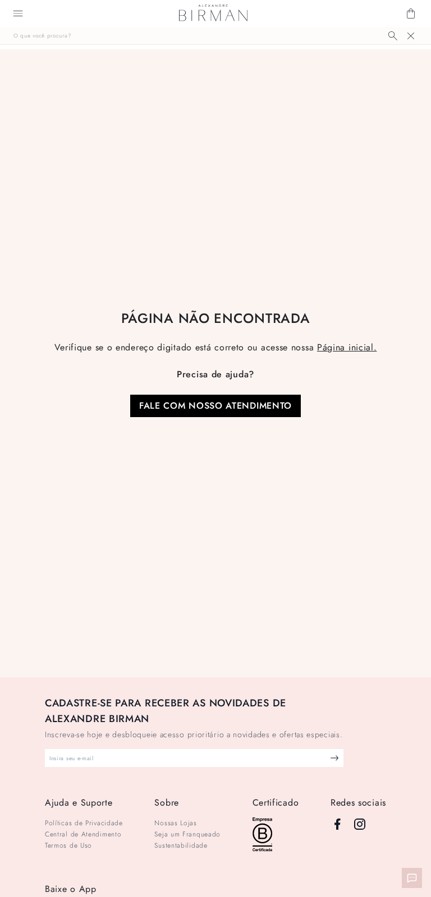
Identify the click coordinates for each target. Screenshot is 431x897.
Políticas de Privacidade (84, 823)
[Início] (213, 13)
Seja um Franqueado (187, 834)
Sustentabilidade (180, 845)
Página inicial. (347, 347)
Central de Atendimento (83, 834)
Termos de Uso (68, 845)
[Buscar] (393, 36)
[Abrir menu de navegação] (18, 13)
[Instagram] (359, 824)
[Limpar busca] (411, 36)
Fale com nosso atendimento (215, 405)
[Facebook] (337, 824)
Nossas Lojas (175, 823)
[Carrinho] (411, 13)
